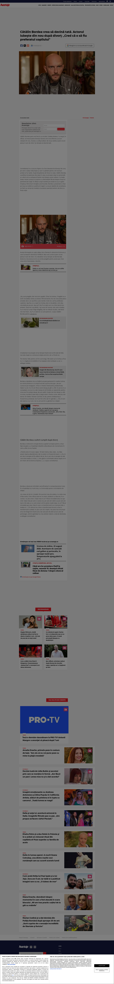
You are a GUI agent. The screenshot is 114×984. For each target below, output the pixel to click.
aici (13, 975)
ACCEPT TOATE (102, 965)
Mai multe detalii (11, 964)
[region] (57, 969)
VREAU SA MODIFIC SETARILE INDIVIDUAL (101, 970)
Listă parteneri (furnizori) (55, 968)
